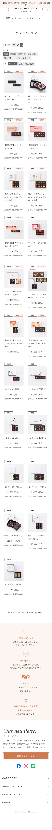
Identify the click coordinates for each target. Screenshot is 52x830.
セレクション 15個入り (13, 487)
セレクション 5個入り (36, 389)
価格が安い (32, 54)
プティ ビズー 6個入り (13, 584)
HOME (7, 18)
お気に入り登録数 (22, 58)
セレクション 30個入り (13, 536)
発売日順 (22, 54)
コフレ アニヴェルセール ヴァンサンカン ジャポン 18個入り (37, 197)
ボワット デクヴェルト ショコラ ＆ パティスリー (37, 99)
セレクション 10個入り (37, 438)
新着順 (13, 54)
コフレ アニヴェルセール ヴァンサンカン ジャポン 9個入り (13, 197)
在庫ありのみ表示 (26, 64)
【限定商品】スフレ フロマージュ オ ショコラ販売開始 (26, 4)
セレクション (35, 18)
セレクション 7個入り (12, 438)
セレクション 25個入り (37, 487)
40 (18, 45)
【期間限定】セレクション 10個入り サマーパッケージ (37, 343)
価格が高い (8, 58)
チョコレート (20, 18)
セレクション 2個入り (12, 389)
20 (14, 45)
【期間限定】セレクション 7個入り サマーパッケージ (13, 343)
